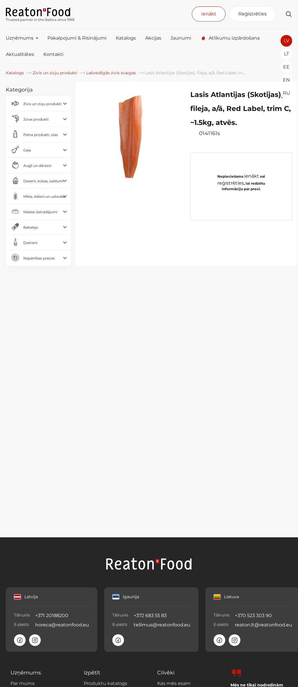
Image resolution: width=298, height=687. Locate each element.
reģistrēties (230, 183)
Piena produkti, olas (40, 135)
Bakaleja (30, 227)
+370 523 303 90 (253, 615)
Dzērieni (30, 243)
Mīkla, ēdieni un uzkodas (44, 196)
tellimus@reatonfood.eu (162, 625)
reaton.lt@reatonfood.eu (263, 625)
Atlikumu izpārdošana (234, 38)
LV (286, 40)
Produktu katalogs (105, 683)
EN (286, 80)
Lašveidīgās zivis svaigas (111, 72)
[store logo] (40, 11)
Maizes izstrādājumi (40, 212)
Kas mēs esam (174, 683)
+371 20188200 (51, 615)
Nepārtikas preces (39, 258)
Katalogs (126, 38)
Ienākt (208, 14)
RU (286, 93)
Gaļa (27, 150)
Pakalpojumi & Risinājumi (77, 38)
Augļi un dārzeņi (37, 165)
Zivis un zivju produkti (56, 72)
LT (286, 53)
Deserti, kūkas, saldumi (43, 181)
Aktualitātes (20, 54)
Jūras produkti (36, 119)
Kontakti (53, 54)
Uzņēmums (19, 38)
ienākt (251, 176)
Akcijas (153, 38)
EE (286, 67)
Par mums (22, 683)
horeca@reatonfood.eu (62, 625)
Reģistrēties (252, 14)
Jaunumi (181, 38)
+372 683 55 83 (150, 615)
